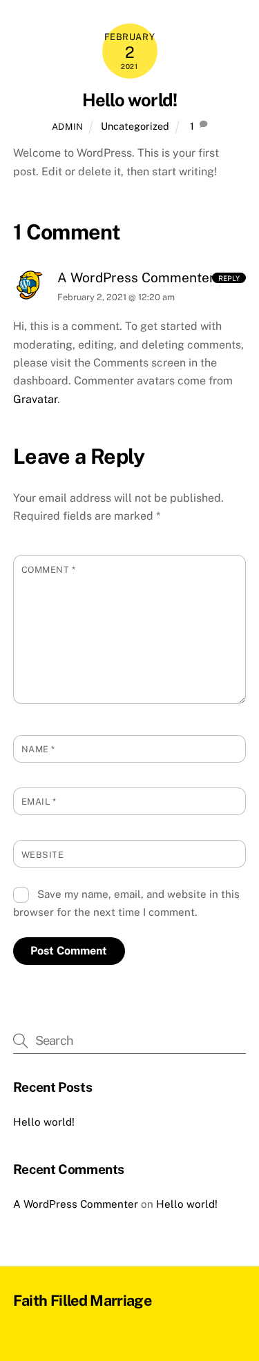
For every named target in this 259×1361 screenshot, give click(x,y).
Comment (48, 570)
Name (38, 749)
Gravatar (35, 399)
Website (42, 855)
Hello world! (130, 100)
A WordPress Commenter (136, 277)
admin (68, 126)
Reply (229, 277)
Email (39, 801)
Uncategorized (135, 126)
